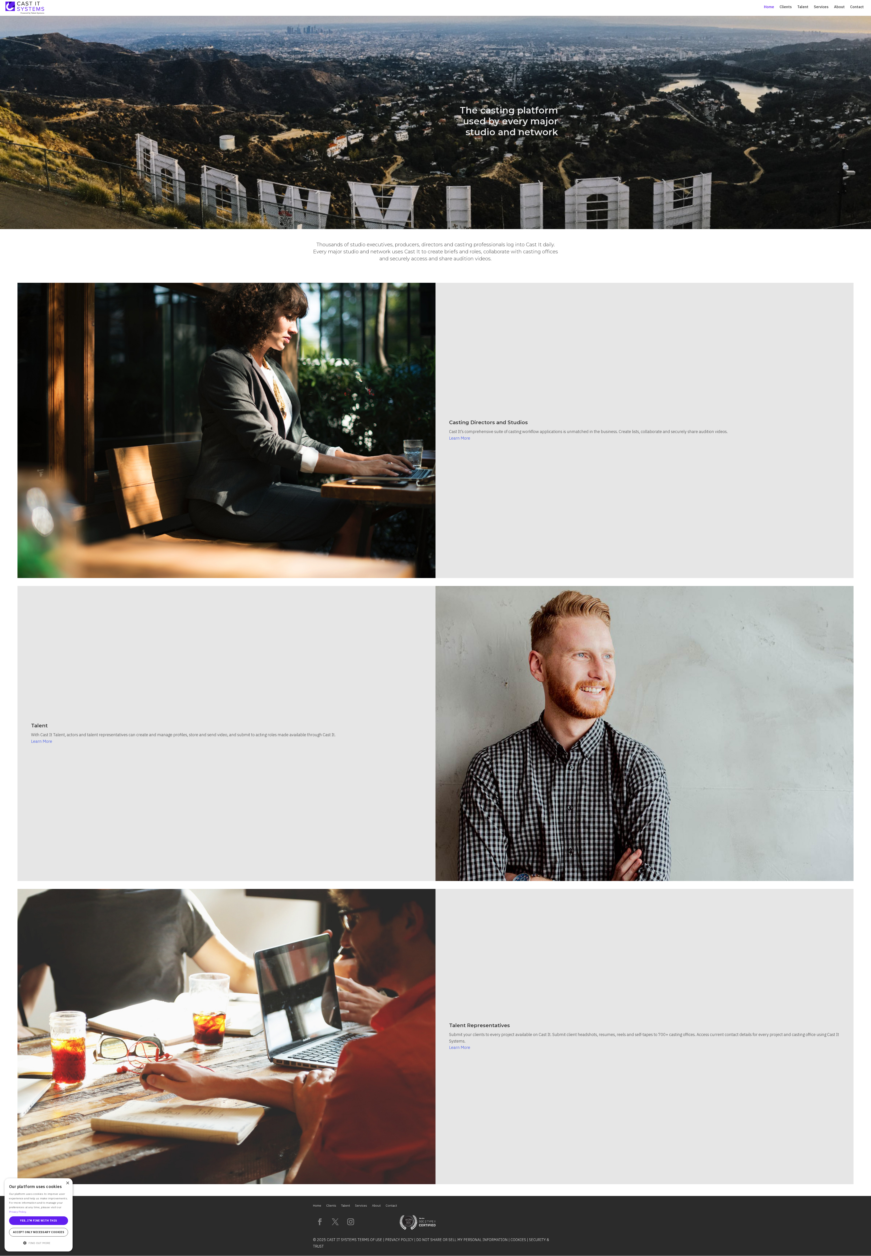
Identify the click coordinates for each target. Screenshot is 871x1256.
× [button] (67, 1183)
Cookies (518, 1239)
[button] (38, 1243)
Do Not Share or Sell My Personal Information (462, 1239)
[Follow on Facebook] (320, 1222)
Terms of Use (369, 1239)
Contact (857, 7)
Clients (786, 7)
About (839, 7)
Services (821, 7)
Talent (802, 7)
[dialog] (39, 1214)
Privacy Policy (399, 1239)
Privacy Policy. (18, 1211)
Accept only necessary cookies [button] (38, 1232)
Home (769, 7)
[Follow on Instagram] (350, 1222)
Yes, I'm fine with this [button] (38, 1220)
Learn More (459, 438)
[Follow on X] (335, 1222)
